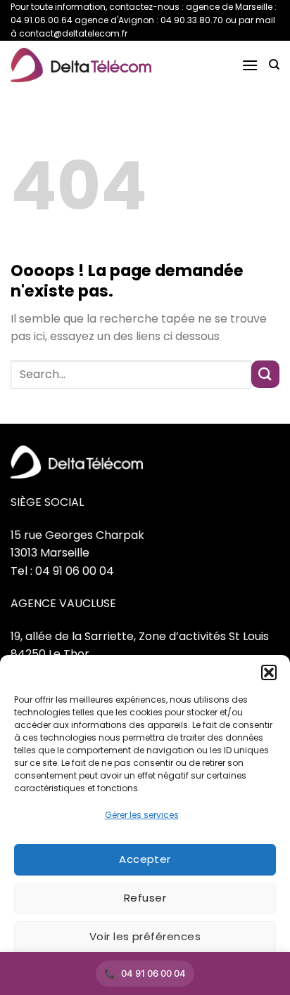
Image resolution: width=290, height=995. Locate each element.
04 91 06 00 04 (153, 973)
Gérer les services (142, 815)
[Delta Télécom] (81, 65)
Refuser (145, 897)
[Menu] (249, 65)
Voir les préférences (145, 936)
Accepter (145, 859)
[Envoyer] (265, 374)
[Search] (274, 64)
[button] (269, 672)
